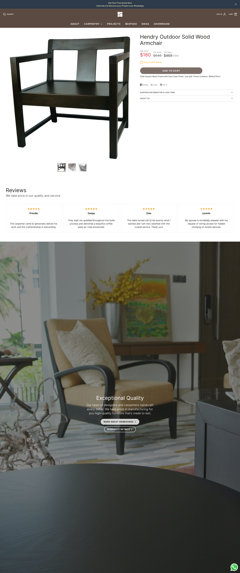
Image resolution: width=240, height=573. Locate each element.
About (74, 24)
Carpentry (91, 24)
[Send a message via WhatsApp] (234, 567)
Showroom (162, 24)
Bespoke (131, 24)
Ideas (145, 24)
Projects (114, 24)
